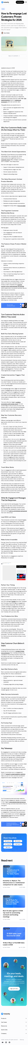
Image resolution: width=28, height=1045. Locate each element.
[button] (26, 2)
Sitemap (22, 1039)
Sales (3, 9)
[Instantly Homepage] (5, 2)
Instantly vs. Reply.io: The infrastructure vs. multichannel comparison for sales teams (14, 883)
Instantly (7, 1039)
